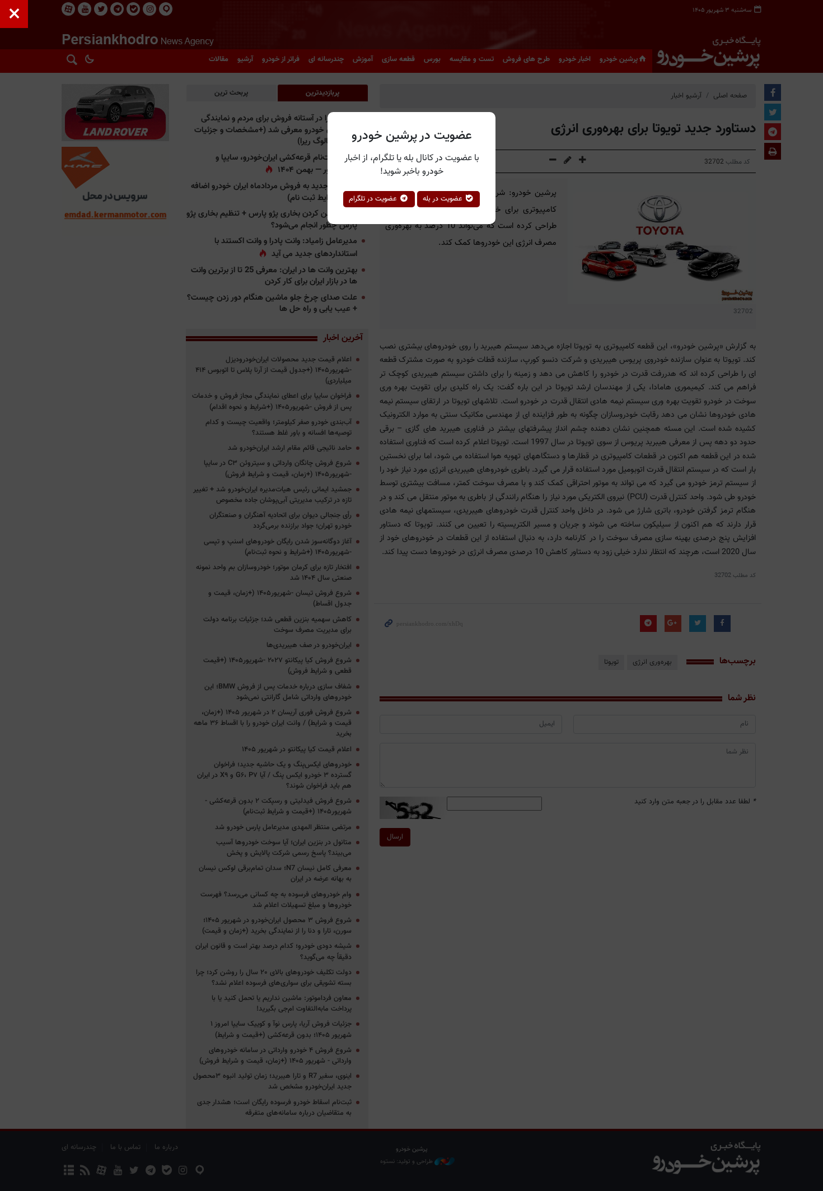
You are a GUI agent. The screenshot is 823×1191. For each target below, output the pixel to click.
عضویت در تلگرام (374, 198)
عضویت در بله (444, 198)
